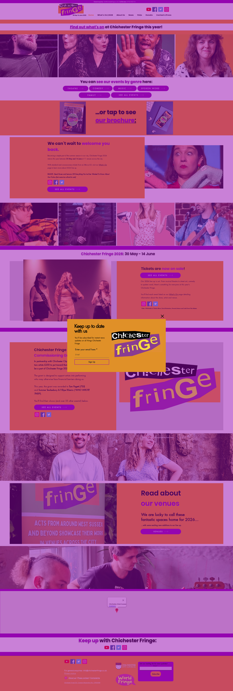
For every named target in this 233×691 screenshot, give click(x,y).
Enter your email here (85, 349)
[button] (162, 316)
